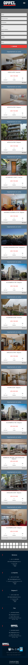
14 (20, 547)
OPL (5, 117)
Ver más (24, 82)
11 (11, 547)
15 (23, 547)
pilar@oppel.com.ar (14, 614)
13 (17, 547)
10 (8, 547)
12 (14, 547)
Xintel (17, 661)
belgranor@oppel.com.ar (15, 597)
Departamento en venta (14, 52)
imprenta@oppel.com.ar (14, 579)
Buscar (14, 46)
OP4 (5, 82)
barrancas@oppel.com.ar (15, 561)
